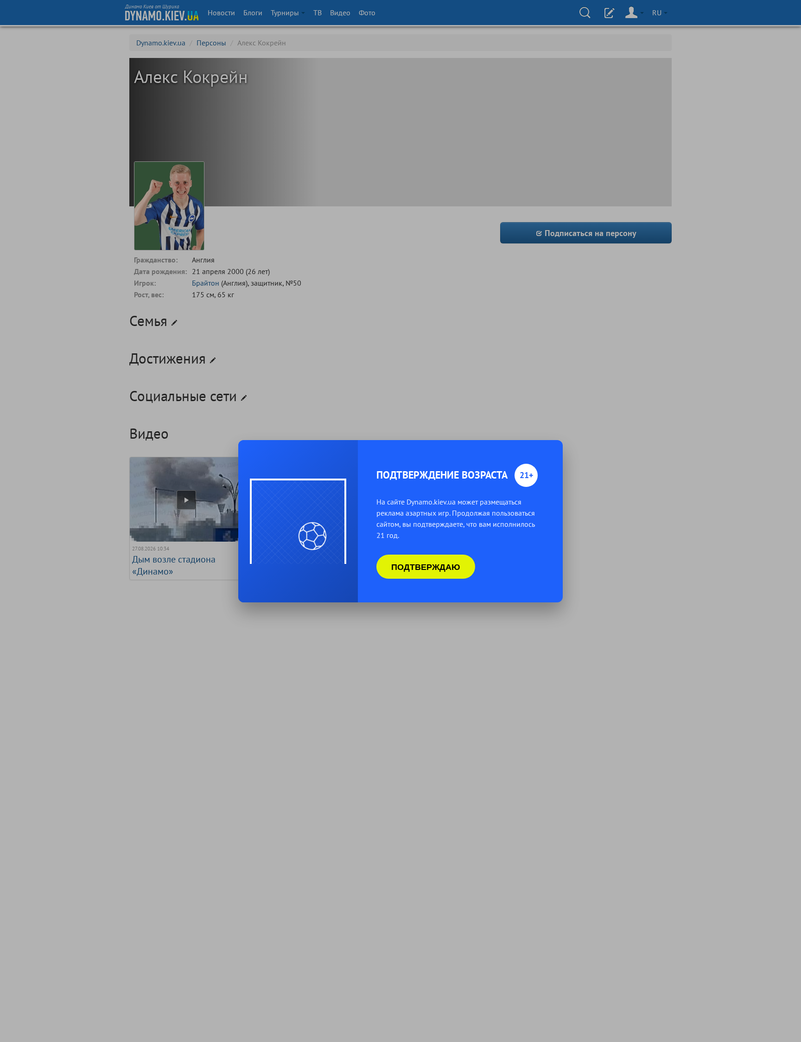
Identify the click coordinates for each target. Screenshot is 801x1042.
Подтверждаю (425, 567)
